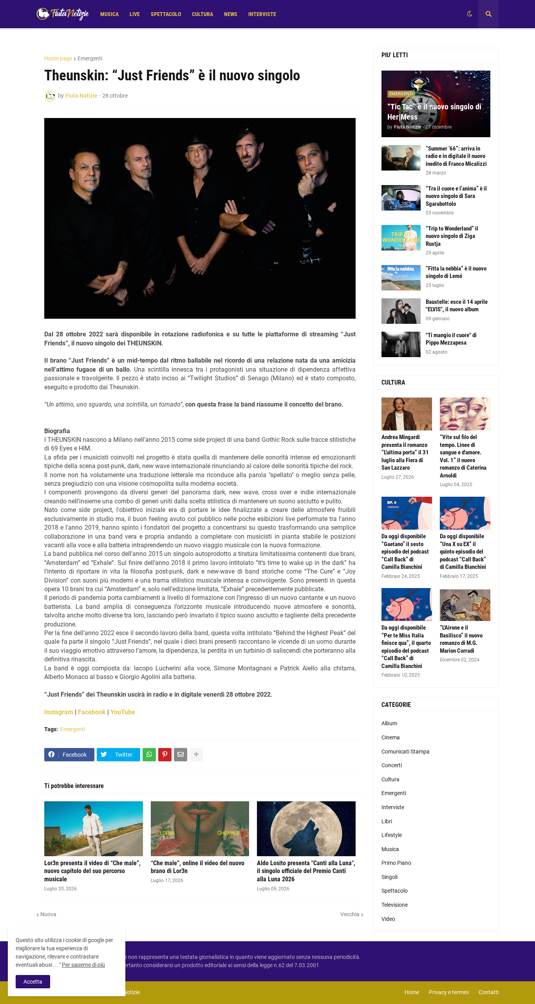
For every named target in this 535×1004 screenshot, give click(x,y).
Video (388, 919)
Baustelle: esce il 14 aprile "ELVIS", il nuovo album (457, 305)
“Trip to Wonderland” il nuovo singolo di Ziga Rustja (452, 236)
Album (389, 723)
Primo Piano (396, 863)
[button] (469, 14)
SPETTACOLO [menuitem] (166, 14)
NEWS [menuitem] (230, 14)
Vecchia (350, 914)
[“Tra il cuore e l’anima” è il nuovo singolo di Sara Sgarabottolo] (401, 198)
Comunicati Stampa (405, 751)
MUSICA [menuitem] (109, 14)
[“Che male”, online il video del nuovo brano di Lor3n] (200, 828)
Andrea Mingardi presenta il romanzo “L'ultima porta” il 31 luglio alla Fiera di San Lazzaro (405, 452)
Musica (390, 849)
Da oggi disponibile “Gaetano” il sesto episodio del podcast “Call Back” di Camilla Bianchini (405, 551)
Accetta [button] (32, 982)
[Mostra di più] (196, 754)
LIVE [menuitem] (135, 14)
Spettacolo (394, 891)
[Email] (180, 754)
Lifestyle (391, 835)
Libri (386, 821)
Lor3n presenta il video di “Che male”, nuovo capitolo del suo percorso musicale (92, 871)
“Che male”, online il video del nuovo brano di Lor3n (197, 867)
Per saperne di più (83, 965)
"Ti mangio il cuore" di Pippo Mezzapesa (451, 339)
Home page (58, 58)
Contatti (489, 992)
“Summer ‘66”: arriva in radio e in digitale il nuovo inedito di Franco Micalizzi (456, 156)
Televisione (394, 905)
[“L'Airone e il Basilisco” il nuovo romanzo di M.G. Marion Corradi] (465, 604)
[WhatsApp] (149, 754)
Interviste (392, 807)
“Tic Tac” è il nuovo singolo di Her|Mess (434, 112)
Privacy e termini (449, 992)
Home (412, 992)
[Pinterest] (165, 754)
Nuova (48, 914)
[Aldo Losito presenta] (306, 828)
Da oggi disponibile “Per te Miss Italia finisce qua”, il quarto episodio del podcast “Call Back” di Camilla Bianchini (406, 647)
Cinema (390, 737)
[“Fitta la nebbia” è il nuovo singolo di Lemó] (401, 277)
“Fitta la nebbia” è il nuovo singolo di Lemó (456, 272)
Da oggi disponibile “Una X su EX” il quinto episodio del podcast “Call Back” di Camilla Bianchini (463, 551)
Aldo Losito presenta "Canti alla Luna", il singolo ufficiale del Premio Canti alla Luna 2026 (306, 871)
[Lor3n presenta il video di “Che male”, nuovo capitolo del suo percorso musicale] (93, 828)
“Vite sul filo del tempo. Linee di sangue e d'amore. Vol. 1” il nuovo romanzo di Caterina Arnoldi (463, 456)
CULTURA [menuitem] (202, 14)
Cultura (390, 779)
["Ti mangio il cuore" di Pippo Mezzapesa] (401, 344)
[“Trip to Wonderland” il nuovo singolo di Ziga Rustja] (401, 238)
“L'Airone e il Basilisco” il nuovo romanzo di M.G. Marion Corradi (461, 639)
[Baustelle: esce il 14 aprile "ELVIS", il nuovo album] (401, 311)
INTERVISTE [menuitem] (262, 14)
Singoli (389, 877)
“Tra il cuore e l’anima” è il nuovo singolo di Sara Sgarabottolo (456, 196)
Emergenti (90, 58)
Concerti (391, 765)
